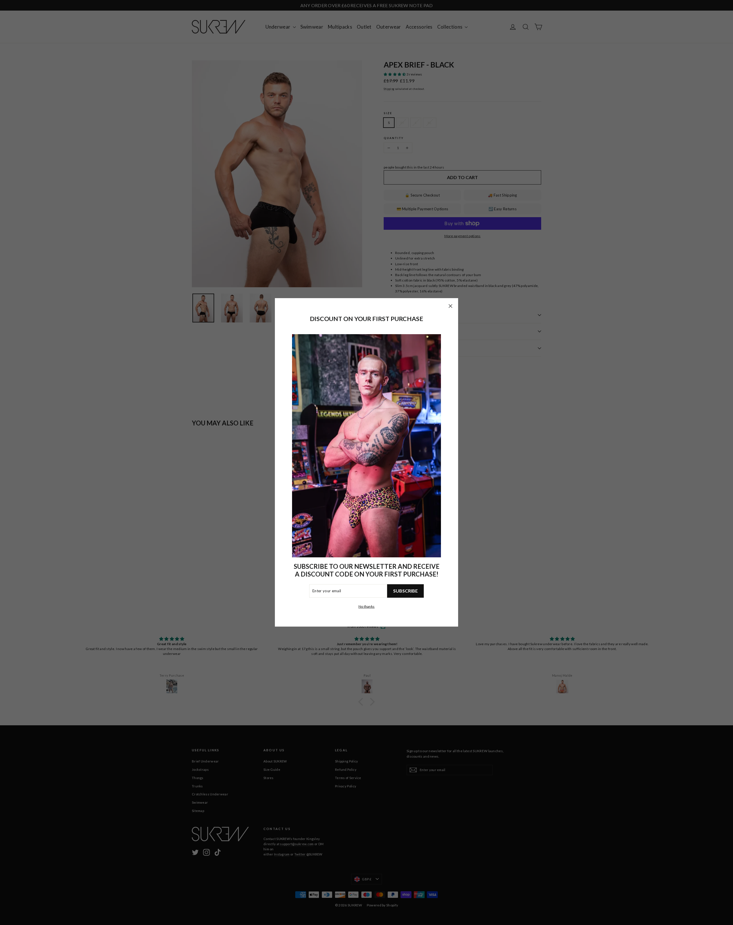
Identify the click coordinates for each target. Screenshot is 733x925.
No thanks (366, 607)
